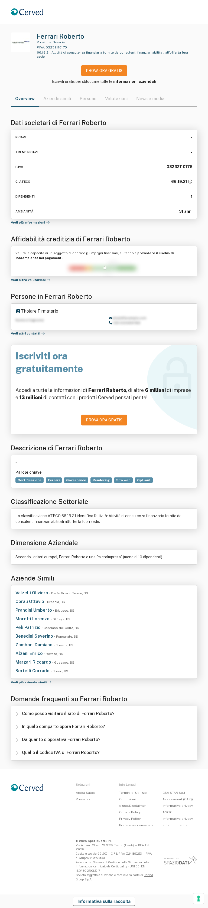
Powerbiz (83, 799)
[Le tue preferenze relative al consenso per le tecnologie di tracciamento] (198, 898)
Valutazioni (116, 98)
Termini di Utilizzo (133, 793)
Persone (88, 98)
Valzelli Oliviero (32, 592)
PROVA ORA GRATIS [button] (104, 70)
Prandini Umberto (34, 610)
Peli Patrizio (28, 627)
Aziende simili (57, 98)
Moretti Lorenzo (33, 618)
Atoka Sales (85, 793)
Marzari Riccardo (33, 662)
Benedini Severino (34, 636)
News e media (150, 98)
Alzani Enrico (29, 653)
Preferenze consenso (136, 825)
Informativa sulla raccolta (104, 901)
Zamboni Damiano (34, 644)
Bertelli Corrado (33, 670)
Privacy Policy (130, 819)
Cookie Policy (130, 812)
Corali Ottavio (30, 601)
